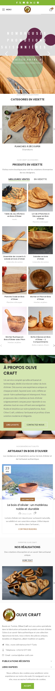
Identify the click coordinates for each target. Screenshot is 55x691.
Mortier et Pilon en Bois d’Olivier (40, 297)
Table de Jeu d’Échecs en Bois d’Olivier (14, 215)
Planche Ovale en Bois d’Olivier (14, 297)
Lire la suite (12, 425)
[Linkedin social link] (31, 3)
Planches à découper (40, 222)
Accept (27, 686)
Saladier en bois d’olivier (40, 257)
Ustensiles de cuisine (14, 262)
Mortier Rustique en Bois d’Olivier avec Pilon (14, 338)
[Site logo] (27, 9)
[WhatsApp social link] (34, 3)
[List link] (27, 650)
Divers (46, 345)
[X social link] (20, 3)
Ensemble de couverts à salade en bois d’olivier (14, 257)
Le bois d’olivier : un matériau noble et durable (27, 507)
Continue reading (27, 529)
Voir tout (27, 560)
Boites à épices (37, 345)
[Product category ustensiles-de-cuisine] (27, 129)
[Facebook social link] (16, 3)
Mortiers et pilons (40, 302)
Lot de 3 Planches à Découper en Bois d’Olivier (40, 216)
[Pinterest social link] (27, 3)
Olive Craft (27, 514)
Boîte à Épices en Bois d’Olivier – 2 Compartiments (40, 339)
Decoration (27, 499)
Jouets (14, 219)
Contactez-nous (35, 425)
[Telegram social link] (38, 3)
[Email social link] (24, 3)
